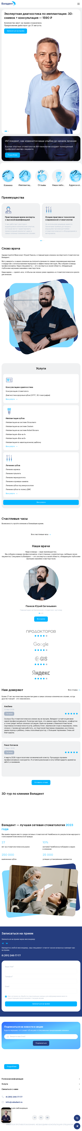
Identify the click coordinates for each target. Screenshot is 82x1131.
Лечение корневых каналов (17, 481)
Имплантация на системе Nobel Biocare (22, 430)
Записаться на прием (41, 1004)
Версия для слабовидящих (17, 1108)
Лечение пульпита (13, 473)
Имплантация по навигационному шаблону (23, 442)
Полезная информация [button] (12, 1079)
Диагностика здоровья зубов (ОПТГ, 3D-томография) (28, 395)
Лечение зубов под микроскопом (20, 485)
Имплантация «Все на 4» (16, 434)
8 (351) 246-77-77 (11, 955)
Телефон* (9, 977)
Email (7, 986)
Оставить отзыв (41, 782)
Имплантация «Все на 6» (16, 438)
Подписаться (41, 1043)
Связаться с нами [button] (10, 1089)
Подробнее (12, 155)
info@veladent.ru (14, 1102)
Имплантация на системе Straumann (21, 422)
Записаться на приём (15, 31)
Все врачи (41, 619)
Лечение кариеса (13, 469)
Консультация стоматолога (17, 391)
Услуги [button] (5, 1084)
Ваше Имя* (9, 967)
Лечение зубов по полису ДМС (18, 489)
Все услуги (10, 399)
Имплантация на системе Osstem (19, 426)
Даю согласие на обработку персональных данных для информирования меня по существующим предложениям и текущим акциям (37, 997)
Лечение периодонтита (15, 477)
